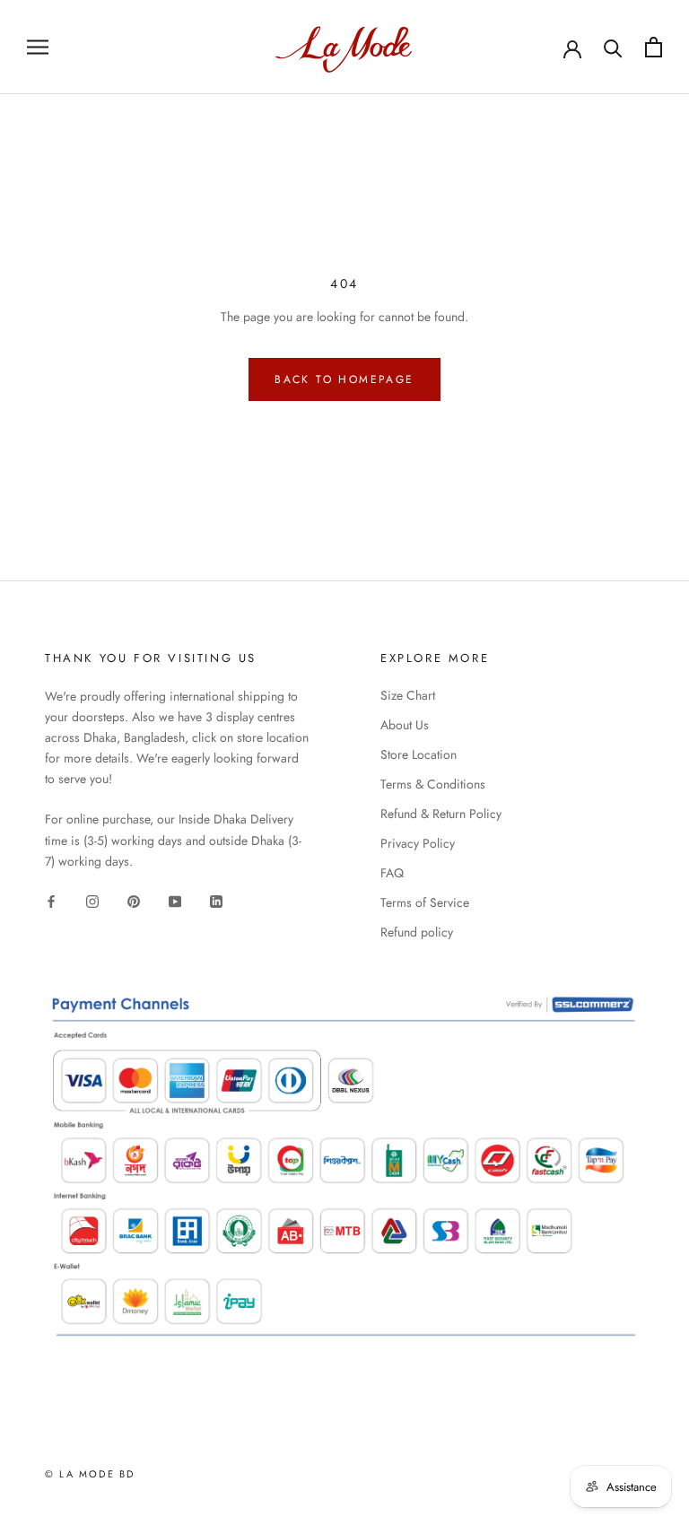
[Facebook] (51, 900)
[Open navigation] (37, 47)
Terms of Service (424, 902)
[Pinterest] (133, 900)
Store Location (418, 754)
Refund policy (416, 932)
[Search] (613, 47)
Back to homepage (344, 379)
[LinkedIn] (216, 900)
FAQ (392, 873)
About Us (404, 725)
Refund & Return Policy (440, 814)
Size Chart (407, 695)
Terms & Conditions (432, 784)
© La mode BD (90, 1474)
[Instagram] (92, 900)
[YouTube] (175, 900)
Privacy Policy (417, 843)
